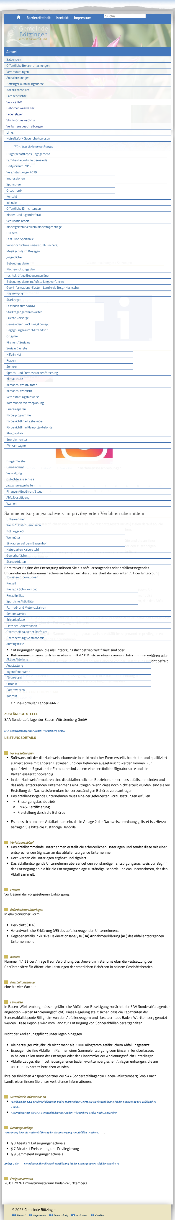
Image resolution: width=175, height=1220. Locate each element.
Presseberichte (16, 95)
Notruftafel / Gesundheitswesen (28, 138)
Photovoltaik (14, 433)
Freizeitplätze (15, 595)
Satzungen (13, 59)
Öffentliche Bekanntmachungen (28, 65)
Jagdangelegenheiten (20, 485)
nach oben (82, 1215)
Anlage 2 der (11, 1163)
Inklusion (12, 202)
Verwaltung (14, 473)
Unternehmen (16, 519)
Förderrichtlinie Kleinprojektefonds (29, 427)
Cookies (99, 1215)
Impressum (82, 17)
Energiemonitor (16, 439)
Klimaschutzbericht (19, 390)
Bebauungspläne (17, 263)
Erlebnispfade (15, 619)
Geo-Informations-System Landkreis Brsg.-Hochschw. (43, 287)
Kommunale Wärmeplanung (25, 402)
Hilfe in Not (13, 354)
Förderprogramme (18, 415)
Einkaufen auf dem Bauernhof (26, 543)
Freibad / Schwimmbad (21, 589)
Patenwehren (15, 689)
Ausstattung (14, 665)
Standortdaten (16, 561)
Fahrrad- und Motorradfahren (26, 607)
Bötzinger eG (15, 531)
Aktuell (12, 51)
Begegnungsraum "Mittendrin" (27, 329)
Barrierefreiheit (38, 17)
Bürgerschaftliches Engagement (28, 153)
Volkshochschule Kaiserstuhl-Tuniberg (31, 245)
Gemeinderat (15, 467)
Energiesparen (16, 409)
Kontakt (62, 17)
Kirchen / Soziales (18, 342)
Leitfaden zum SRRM (20, 305)
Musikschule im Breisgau (23, 251)
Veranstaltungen (17, 71)
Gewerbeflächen (17, 555)
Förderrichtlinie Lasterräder (24, 421)
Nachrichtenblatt (17, 89)
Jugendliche (14, 257)
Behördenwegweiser (20, 108)
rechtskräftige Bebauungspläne (27, 275)
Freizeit (11, 583)
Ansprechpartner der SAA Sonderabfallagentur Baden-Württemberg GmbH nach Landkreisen (64, 1112)
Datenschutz (61, 1215)
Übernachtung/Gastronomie (25, 637)
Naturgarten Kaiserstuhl (22, 549)
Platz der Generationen (21, 625)
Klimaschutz (14, 378)
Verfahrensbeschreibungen (24, 126)
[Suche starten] (145, 16)
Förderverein (14, 677)
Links (10, 132)
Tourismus (14, 569)
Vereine (159, 651)
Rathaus (12, 453)
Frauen (11, 360)
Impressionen (15, 178)
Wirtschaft (14, 511)
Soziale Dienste (16, 348)
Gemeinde (14, 146)
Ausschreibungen (18, 77)
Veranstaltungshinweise (22, 396)
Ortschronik (14, 190)
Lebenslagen (14, 114)
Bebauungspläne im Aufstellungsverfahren (35, 281)
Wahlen (11, 503)
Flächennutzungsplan (20, 269)
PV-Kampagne (16, 445)
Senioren (12, 366)
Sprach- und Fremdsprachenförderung (32, 372)
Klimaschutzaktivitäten (21, 384)
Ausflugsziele (15, 643)
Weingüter (13, 537)
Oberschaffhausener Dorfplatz (26, 631)
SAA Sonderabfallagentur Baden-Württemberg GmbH (34, 731)
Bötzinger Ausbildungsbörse (25, 83)
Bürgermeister (16, 461)
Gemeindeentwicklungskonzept (27, 324)
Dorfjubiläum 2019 (18, 166)
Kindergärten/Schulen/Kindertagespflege (34, 226)
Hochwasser (14, 293)
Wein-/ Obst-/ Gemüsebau (24, 525)
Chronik (11, 683)
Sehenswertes (16, 613)
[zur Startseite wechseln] (27, 44)
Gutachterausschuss (20, 479)
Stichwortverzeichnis (20, 120)
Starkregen (13, 299)
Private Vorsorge (17, 317)
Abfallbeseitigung (17, 497)
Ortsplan (12, 336)
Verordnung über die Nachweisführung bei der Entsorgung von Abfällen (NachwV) (51, 1132)
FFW (9, 651)
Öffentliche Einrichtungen (23, 208)
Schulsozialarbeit (17, 220)
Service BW (14, 102)
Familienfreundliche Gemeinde (26, 160)
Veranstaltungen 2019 (21, 172)
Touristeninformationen (22, 577)
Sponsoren (13, 184)
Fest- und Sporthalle (20, 238)
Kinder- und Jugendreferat (23, 214)
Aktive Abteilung (17, 659)
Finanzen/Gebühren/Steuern (25, 491)
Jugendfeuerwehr (18, 671)
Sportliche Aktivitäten (20, 601)
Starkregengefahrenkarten (24, 311)
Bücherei (12, 232)
